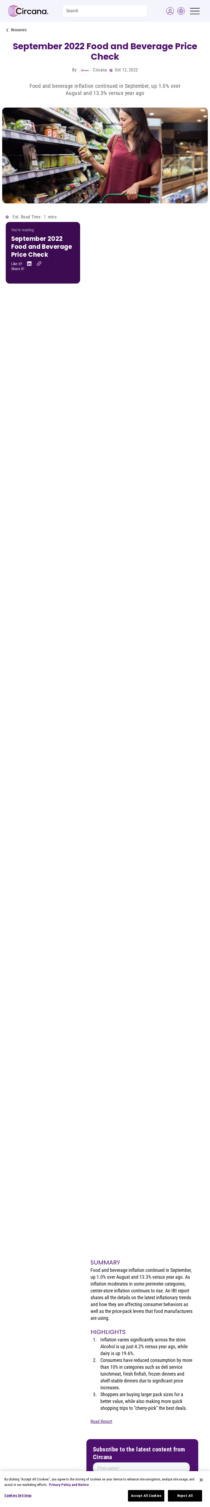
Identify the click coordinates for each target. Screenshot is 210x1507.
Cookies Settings (17, 1495)
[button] (170, 11)
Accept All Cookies (146, 1496)
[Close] (201, 1480)
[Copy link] (39, 263)
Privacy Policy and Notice (69, 1485)
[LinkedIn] (29, 263)
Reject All (185, 1496)
